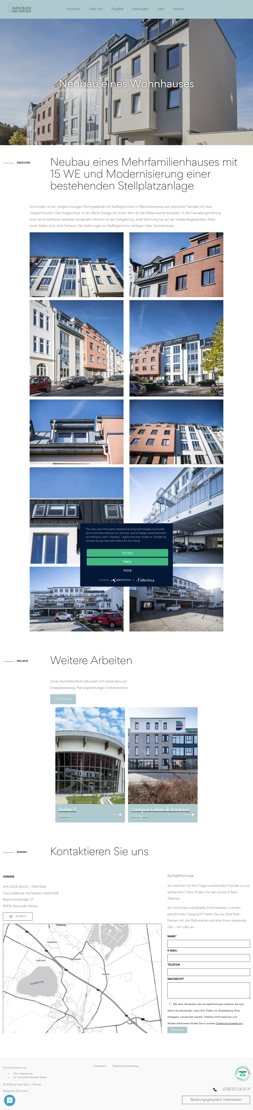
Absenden (177, 1030)
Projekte (117, 9)
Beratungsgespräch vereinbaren (216, 1099)
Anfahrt (21, 916)
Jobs (160, 9)
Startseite (73, 9)
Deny (127, 562)
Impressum (99, 1066)
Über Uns (96, 9)
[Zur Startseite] (20, 12)
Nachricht (175, 979)
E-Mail (172, 951)
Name (172, 936)
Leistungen (140, 9)
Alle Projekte (63, 699)
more (127, 570)
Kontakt (178, 9)
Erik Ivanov (22, 1091)
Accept (127, 553)
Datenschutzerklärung (229, 1023)
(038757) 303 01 (236, 1089)
